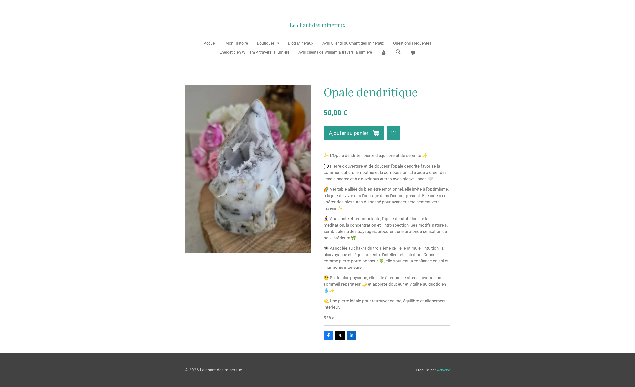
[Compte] (383, 52)
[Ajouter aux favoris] (393, 133)
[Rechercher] (398, 51)
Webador (443, 370)
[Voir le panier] (412, 52)
